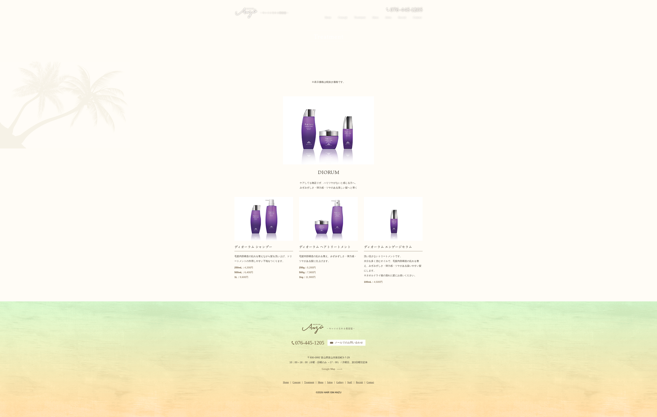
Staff (349, 382)
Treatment (359, 17)
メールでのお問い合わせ (349, 342)
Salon (388, 17)
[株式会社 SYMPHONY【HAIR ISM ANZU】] (261, 13)
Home (328, 17)
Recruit (402, 17)
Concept (342, 17)
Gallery (340, 382)
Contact (417, 17)
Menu (375, 17)
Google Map (328, 369)
